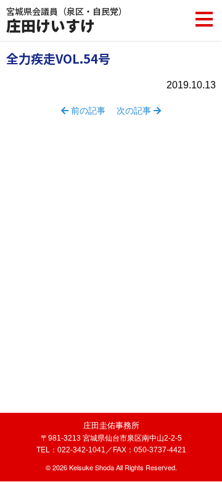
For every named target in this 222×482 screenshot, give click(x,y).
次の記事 (135, 111)
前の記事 (86, 111)
